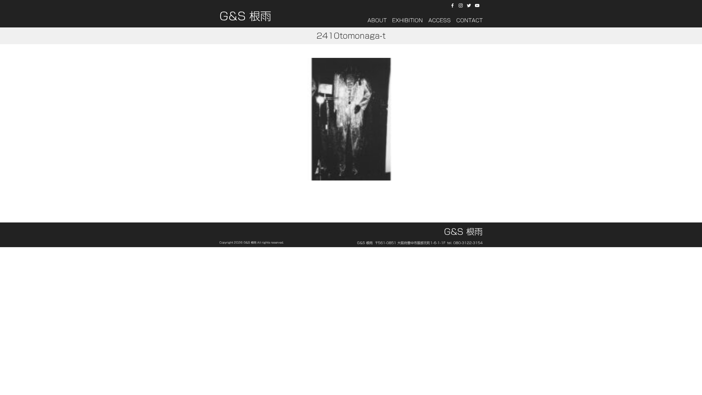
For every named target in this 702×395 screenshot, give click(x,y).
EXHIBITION (407, 20)
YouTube (477, 5)
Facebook (452, 5)
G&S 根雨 (245, 18)
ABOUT (377, 20)
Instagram (460, 5)
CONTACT (469, 20)
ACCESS (439, 20)
